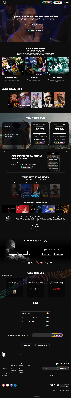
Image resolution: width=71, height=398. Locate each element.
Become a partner (31, 366)
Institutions (30, 365)
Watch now (13, 366)
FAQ (11, 372)
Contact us (4, 371)
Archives (21, 370)
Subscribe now (14, 365)
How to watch (13, 370)
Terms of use (4, 375)
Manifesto (4, 365)
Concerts (21, 365)
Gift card (12, 368)
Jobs (3, 370)
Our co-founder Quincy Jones (5, 367)
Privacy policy (5, 373)
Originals (21, 368)
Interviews (21, 372)
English (17, 354)
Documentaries (22, 366)
